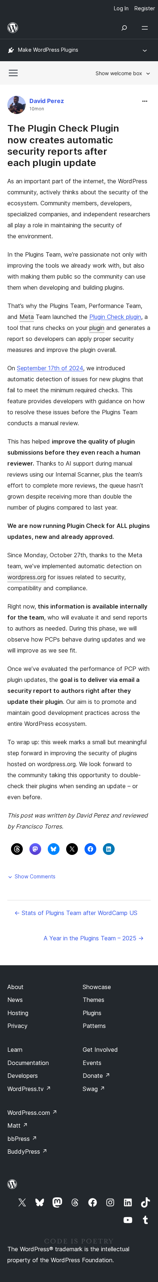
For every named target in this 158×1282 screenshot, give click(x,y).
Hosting (17, 1013)
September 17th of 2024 (50, 368)
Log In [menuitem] (121, 8)
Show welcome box (119, 73)
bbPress (22, 1138)
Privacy (17, 1025)
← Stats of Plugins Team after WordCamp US (75, 912)
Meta (26, 316)
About (15, 987)
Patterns (94, 1025)
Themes (93, 999)
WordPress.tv (29, 1088)
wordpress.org (26, 577)
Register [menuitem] (144, 8)
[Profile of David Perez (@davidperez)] (16, 106)
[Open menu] (146, 28)
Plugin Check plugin (115, 316)
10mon (36, 108)
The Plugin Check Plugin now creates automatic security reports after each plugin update (63, 145)
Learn (14, 1049)
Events (92, 1062)
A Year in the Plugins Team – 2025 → (94, 938)
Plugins (92, 1013)
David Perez (46, 100)
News (15, 999)
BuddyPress (27, 1151)
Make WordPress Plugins (48, 50)
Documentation (28, 1062)
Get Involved (100, 1049)
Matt (17, 1125)
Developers (22, 1075)
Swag (94, 1088)
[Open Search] (124, 28)
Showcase (97, 987)
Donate (96, 1075)
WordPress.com (32, 1112)
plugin (96, 327)
